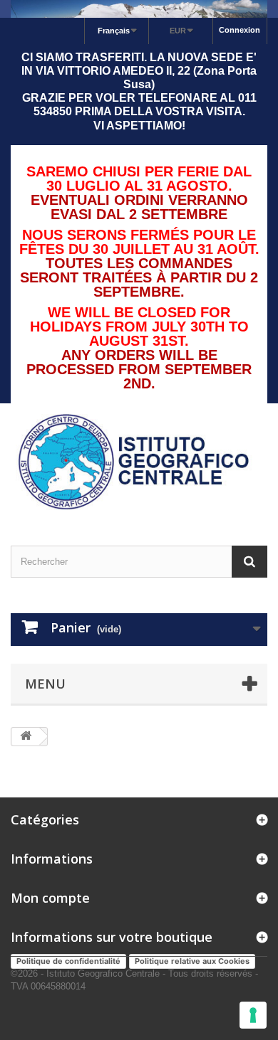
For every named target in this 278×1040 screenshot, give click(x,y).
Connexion (239, 30)
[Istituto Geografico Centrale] (139, 462)
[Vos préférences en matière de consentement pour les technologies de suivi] (253, 1015)
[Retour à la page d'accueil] (25, 736)
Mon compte (50, 897)
